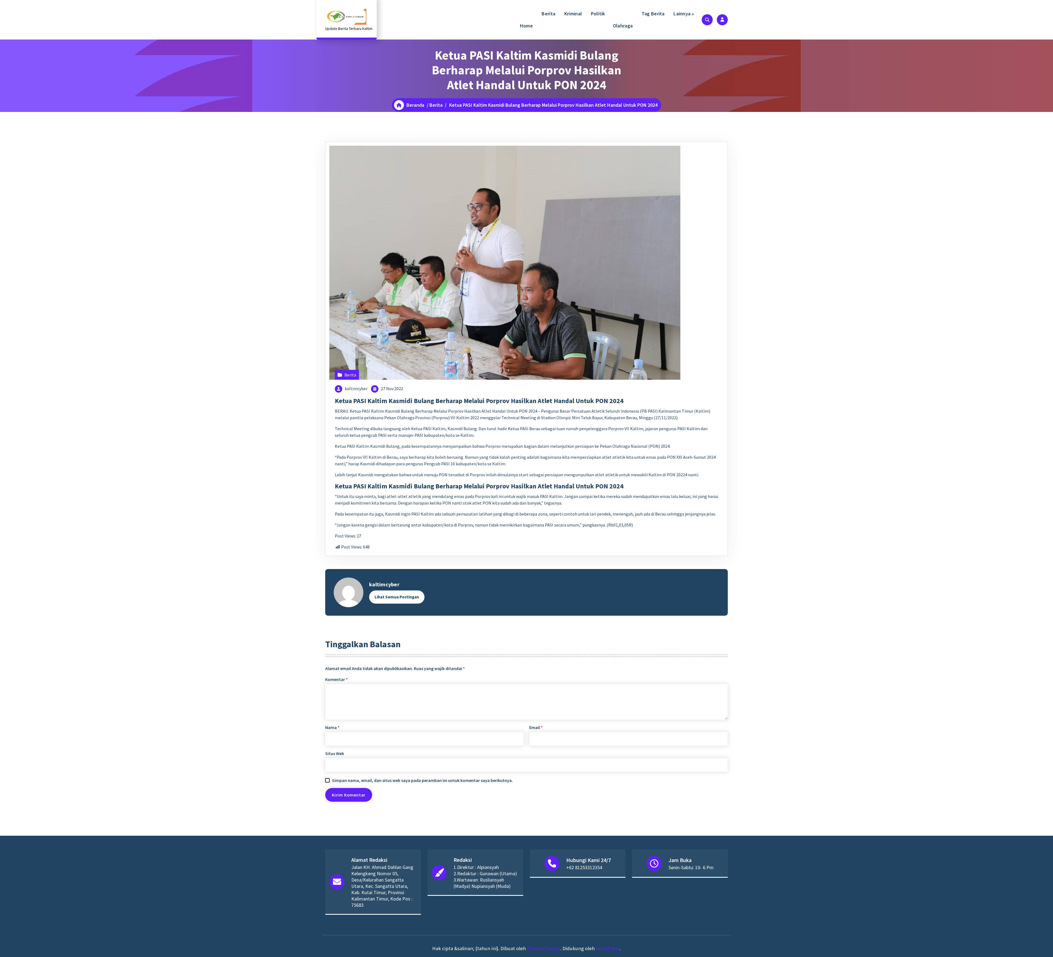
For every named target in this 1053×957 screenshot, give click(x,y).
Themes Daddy (543, 948)
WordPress (608, 948)
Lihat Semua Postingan (397, 596)
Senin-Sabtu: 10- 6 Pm (691, 867)
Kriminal (572, 13)
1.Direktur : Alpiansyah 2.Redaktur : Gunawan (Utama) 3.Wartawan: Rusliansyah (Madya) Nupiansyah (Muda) (485, 876)
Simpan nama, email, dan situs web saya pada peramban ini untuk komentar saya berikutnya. (422, 780)
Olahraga (623, 25)
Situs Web (334, 753)
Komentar (336, 679)
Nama (332, 727)
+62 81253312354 (584, 867)
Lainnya (681, 13)
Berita (547, 13)
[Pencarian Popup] (707, 19)
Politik (597, 13)
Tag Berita (652, 13)
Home (526, 25)
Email (536, 727)
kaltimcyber (356, 388)
